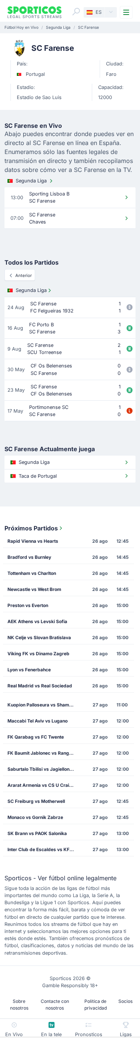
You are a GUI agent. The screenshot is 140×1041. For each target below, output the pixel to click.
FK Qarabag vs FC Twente (35, 737)
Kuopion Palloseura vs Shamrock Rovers (43, 705)
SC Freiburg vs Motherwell (36, 801)
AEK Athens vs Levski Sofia (37, 621)
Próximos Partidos (31, 528)
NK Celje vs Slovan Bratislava (39, 637)
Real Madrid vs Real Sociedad (39, 686)
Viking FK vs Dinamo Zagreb (38, 653)
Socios (125, 1001)
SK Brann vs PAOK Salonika (37, 833)
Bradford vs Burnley (29, 557)
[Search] (76, 11)
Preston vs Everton (27, 605)
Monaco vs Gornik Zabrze (35, 817)
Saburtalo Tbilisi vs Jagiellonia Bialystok (43, 769)
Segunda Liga (31, 181)
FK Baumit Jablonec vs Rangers (41, 753)
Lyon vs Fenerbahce (29, 669)
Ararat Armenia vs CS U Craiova (42, 785)
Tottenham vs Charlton (31, 573)
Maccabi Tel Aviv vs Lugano (37, 721)
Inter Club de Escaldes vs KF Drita (43, 849)
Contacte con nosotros (55, 1004)
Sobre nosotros (19, 1004)
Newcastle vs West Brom (34, 589)
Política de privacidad (95, 1004)
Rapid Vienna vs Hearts (32, 541)
